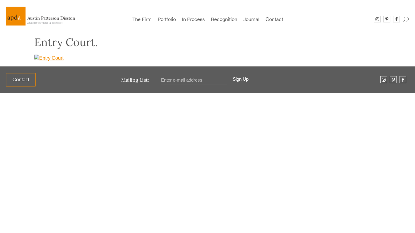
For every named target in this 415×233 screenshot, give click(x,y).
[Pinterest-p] (386, 19)
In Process (193, 19)
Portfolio (167, 19)
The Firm (142, 19)
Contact (274, 19)
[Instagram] (377, 19)
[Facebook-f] (396, 19)
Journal (251, 19)
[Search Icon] (406, 18)
